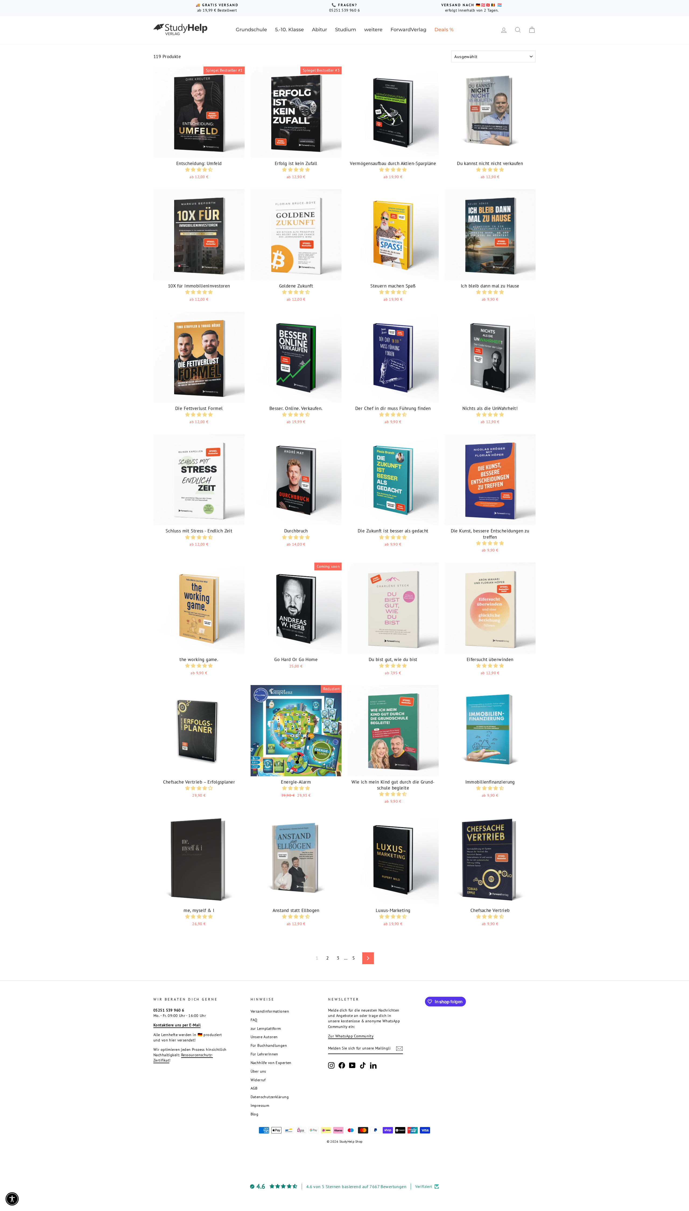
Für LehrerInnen (264, 1053)
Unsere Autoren (264, 1036)
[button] (199, 170)
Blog (255, 1114)
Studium (345, 30)
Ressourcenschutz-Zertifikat (183, 1057)
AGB (254, 1088)
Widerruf (258, 1079)
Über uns (258, 1071)
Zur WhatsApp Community (351, 1035)
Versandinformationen (270, 1011)
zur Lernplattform (266, 1028)
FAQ (254, 1019)
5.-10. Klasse (289, 30)
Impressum (260, 1105)
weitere (373, 30)
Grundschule (251, 30)
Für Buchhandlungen (269, 1045)
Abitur (319, 30)
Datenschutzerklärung (270, 1096)
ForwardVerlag (408, 30)
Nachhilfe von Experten (271, 1062)
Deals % (444, 30)
